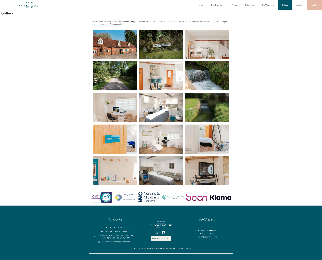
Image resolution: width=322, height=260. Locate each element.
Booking (314, 5)
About (235, 5)
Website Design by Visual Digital (178, 248)
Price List (249, 5)
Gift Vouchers (267, 5)
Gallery (284, 5)
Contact (299, 5)
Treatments (216, 5)
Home (200, 5)
